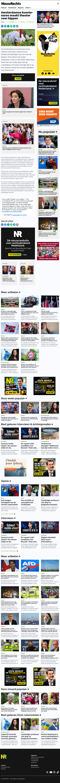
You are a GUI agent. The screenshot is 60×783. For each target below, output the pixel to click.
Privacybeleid (34, 759)
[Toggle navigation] (58, 3)
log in (25, 254)
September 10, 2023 (20, 215)
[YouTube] (49, 73)
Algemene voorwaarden (37, 757)
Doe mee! (18, 78)
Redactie (3, 769)
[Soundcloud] (53, 73)
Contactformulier (5, 767)
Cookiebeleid (34, 760)
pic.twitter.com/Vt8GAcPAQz (12, 211)
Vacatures (34, 762)
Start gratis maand (14, 254)
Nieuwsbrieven (35, 767)
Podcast (4, 8)
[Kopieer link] (17, 26)
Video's (28, 8)
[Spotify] (42, 73)
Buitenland (12, 8)
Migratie (21, 8)
